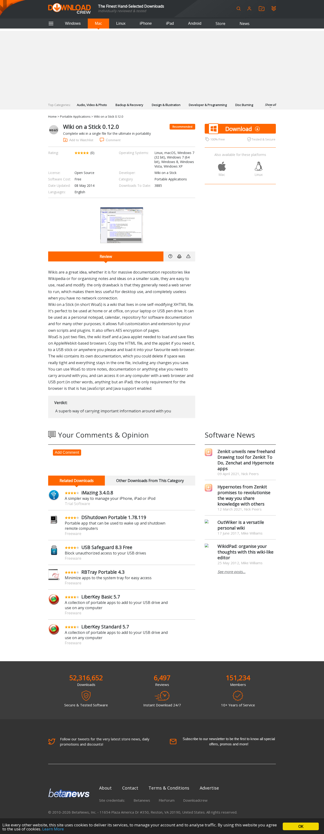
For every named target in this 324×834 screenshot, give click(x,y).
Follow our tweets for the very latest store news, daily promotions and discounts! (104, 742)
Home (52, 116)
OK (300, 826)
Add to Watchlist (81, 140)
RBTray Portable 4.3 (103, 572)
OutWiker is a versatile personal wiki (241, 525)
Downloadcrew (195, 800)
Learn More (53, 829)
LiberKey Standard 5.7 (105, 626)
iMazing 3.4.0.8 (97, 492)
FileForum (167, 800)
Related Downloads (77, 480)
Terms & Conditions (168, 788)
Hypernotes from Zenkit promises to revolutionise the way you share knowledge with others (244, 495)
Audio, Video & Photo (92, 105)
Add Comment (67, 452)
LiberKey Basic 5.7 (100, 596)
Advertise (209, 788)
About (105, 788)
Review (106, 256)
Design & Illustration (166, 105)
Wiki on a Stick (165, 172)
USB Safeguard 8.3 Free (106, 547)
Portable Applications (75, 116)
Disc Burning (244, 105)
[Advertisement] (162, 64)
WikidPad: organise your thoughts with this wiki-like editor (245, 551)
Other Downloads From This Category (150, 480)
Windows (73, 23)
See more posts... (231, 571)
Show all (270, 105)
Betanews (142, 800)
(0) (92, 152)
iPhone (146, 23)
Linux (120, 23)
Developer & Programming (208, 105)
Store (220, 23)
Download (238, 129)
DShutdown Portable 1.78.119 (113, 517)
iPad (170, 23)
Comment (113, 140)
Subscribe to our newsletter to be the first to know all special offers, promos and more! (229, 741)
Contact (130, 788)
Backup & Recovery (129, 105)
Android (194, 23)
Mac (98, 23)
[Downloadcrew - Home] (69, 8)
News (245, 23)
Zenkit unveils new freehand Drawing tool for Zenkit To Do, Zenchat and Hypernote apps (246, 459)
